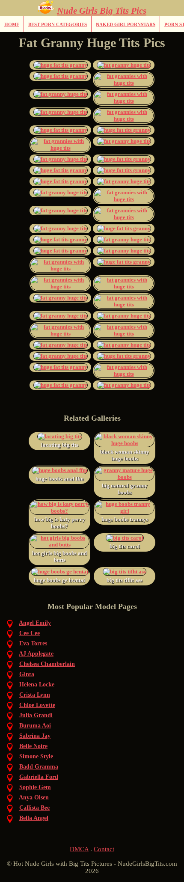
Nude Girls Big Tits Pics (101, 11)
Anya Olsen (34, 797)
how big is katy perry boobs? (59, 522)
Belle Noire (33, 746)
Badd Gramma (38, 766)
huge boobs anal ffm (60, 478)
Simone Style (36, 756)
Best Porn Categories (57, 24)
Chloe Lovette (37, 705)
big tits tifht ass (124, 580)
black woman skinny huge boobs (124, 455)
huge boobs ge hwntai (59, 580)
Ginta (26, 674)
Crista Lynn (34, 695)
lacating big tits (59, 445)
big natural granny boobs (125, 489)
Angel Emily (35, 623)
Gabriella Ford (38, 777)
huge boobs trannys (124, 519)
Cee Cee (29, 633)
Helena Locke (36, 684)
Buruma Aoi (35, 725)
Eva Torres (33, 643)
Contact (104, 849)
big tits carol (125, 546)
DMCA (79, 849)
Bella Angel (33, 818)
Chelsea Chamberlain (47, 664)
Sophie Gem (35, 787)
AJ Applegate (36, 653)
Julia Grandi (36, 715)
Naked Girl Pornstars (125, 24)
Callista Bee (34, 808)
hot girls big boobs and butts (59, 556)
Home (11, 24)
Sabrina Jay (34, 736)
